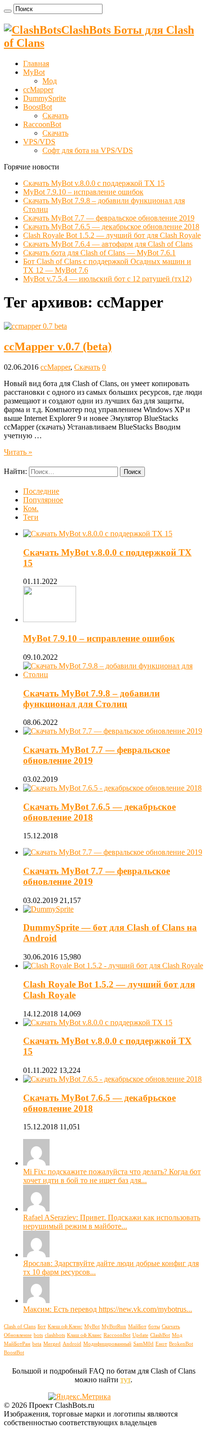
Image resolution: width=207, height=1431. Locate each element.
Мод (49, 81)
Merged (52, 1344)
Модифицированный (107, 1344)
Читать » (18, 452)
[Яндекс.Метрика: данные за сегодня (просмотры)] (79, 1396)
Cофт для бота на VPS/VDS (87, 150)
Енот (161, 1344)
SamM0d (143, 1344)
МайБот (137, 1326)
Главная (36, 63)
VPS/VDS (39, 142)
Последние (41, 491)
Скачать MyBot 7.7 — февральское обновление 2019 (108, 218)
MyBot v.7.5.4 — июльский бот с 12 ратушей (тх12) (107, 279)
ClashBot (160, 1335)
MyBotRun (114, 1326)
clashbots (55, 1335)
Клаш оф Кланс (84, 1335)
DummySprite (44, 98)
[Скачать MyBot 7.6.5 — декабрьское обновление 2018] (112, 1079)
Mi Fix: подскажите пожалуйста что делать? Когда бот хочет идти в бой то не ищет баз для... (112, 1175)
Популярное (43, 500)
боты (154, 1326)
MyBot (34, 72)
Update (140, 1335)
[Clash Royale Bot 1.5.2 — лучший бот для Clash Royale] (113, 965)
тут (125, 1379)
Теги (31, 517)
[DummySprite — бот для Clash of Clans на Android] (48, 909)
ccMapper (38, 89)
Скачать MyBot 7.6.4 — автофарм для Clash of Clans (108, 244)
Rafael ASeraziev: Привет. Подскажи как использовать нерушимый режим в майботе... (111, 1221)
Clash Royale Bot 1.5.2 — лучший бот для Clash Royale (112, 235)
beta (36, 1344)
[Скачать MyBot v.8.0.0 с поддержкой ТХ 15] (97, 1022)
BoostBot (37, 107)
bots (38, 1335)
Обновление (18, 1335)
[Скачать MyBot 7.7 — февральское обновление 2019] (112, 852)
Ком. (31, 508)
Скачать (55, 115)
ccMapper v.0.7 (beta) (58, 346)
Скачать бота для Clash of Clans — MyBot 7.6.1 (99, 253)
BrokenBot (181, 1344)
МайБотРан (17, 1344)
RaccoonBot (42, 124)
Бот (42, 1326)
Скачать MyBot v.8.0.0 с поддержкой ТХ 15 (94, 183)
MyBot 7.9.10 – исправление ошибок (83, 192)
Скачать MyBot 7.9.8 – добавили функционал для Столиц (91, 698)
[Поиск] (8, 11)
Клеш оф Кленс (65, 1326)
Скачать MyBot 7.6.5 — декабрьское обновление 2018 (111, 226)
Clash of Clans (20, 1326)
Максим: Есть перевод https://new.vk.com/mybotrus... (107, 1309)
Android (72, 1344)
